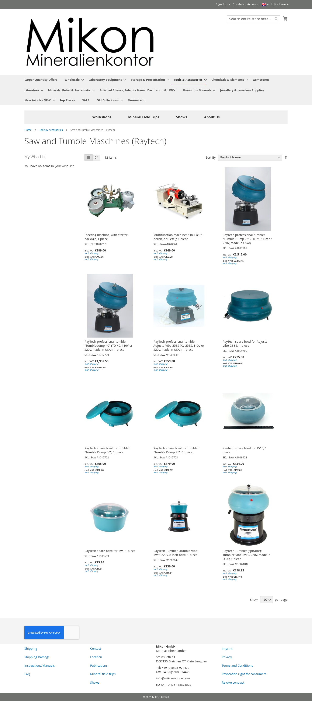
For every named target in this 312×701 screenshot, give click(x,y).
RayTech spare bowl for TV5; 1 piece (109, 551)
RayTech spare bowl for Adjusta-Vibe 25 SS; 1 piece (245, 343)
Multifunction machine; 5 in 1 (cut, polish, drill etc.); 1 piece (177, 237)
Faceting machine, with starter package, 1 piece (106, 237)
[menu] (156, 90)
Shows (181, 117)
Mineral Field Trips (143, 117)
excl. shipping (91, 253)
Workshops (101, 117)
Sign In (221, 4)
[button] (280, 4)
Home (28, 129)
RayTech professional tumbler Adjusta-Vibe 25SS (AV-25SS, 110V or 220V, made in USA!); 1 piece (178, 345)
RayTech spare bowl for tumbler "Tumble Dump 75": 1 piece (176, 450)
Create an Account (246, 4)
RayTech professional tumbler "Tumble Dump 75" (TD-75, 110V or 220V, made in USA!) (247, 239)
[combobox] (253, 18)
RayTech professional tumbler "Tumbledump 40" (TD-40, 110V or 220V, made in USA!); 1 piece (108, 345)
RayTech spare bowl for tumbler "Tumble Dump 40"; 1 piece (107, 450)
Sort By (211, 157)
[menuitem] (41, 80)
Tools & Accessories (51, 129)
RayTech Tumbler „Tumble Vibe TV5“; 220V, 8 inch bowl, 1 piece (175, 553)
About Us (212, 117)
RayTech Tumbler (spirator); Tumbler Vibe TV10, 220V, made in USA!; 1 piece (246, 555)
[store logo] (90, 41)
